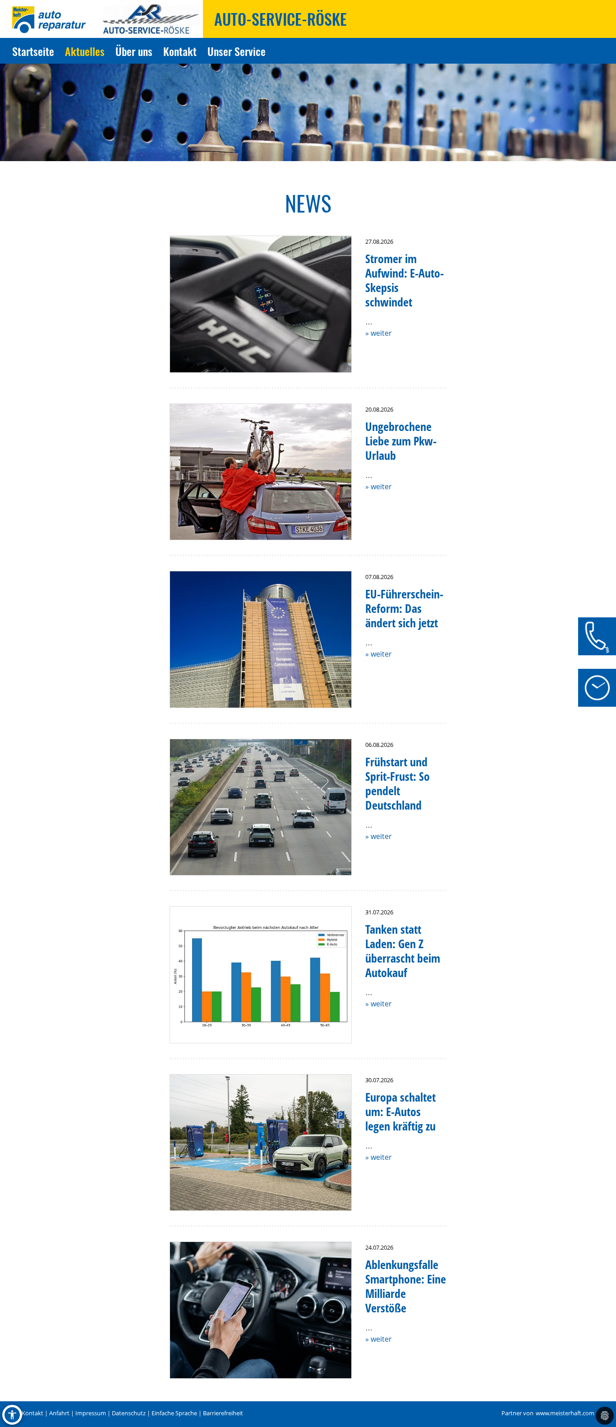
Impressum (90, 1413)
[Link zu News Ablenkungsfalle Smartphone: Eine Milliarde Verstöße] (261, 1310)
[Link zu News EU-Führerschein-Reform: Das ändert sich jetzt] (261, 639)
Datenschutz (129, 1413)
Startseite (33, 51)
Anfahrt (59, 1413)
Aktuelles (85, 51)
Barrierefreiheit (223, 1413)
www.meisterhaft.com (565, 1413)
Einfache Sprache (174, 1413)
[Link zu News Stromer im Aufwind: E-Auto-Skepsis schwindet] (261, 304)
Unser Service (236, 51)
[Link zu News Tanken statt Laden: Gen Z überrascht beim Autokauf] (261, 974)
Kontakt (180, 51)
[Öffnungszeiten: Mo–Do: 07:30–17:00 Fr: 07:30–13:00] (597, 688)
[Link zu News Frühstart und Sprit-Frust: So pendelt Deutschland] (261, 807)
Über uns (133, 51)
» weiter (378, 333)
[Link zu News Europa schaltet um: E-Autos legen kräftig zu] (261, 1142)
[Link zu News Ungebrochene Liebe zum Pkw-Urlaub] (261, 472)
